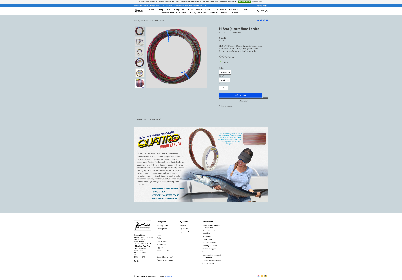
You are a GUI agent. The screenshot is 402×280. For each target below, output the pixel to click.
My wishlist (184, 232)
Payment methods (209, 242)
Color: (222, 68)
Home (151, 9)
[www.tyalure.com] (139, 11)
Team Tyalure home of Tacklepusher (211, 226)
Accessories (161, 244)
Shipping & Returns (210, 245)
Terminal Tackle (163, 251)
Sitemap (205, 252)
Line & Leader (162, 241)
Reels (159, 235)
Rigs (158, 232)
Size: (221, 76)
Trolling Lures (162, 225)
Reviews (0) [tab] (155, 119)
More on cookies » (257, 2)
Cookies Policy (208, 263)
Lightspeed (168, 276)
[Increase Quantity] (226, 88)
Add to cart (240, 95)
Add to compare (227, 106)
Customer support (209, 249)
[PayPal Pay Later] (265, 276)
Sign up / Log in (262, 5)
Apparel (160, 247)
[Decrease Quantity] (221, 88)
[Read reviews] (226, 56)
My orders (184, 229)
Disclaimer (206, 236)
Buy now (243, 100)
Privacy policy (207, 239)
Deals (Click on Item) (198, 13)
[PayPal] (262, 276)
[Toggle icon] (258, 11)
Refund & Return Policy (211, 260)
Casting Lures (162, 229)
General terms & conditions (208, 232)
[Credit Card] (258, 276)
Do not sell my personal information (211, 256)
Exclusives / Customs (218, 13)
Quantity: (222, 83)
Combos (160, 254)
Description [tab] (141, 119)
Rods (159, 238)
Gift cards (234, 13)
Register (183, 225)
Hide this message (244, 2)
